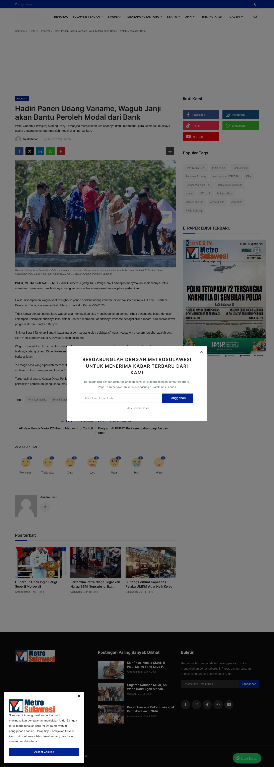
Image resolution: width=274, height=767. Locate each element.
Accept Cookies (44, 751)
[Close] (201, 351)
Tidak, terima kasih (137, 408)
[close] (79, 696)
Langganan (177, 398)
